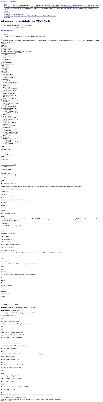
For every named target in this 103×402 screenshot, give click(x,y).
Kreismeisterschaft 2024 (94, 5)
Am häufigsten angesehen (10, 16)
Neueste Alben (39, 16)
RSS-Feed (20, 14)
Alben (5, 4)
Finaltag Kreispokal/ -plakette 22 (88, 8)
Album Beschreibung (7, 64)
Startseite (3, 30)
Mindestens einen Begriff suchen (23, 51)
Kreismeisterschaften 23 (48, 7)
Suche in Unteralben (8, 155)
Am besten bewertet (22, 16)
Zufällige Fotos (47, 16)
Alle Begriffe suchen (7, 51)
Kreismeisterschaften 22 (72, 8)
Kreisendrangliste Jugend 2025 (78, 5)
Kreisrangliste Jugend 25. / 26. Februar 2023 (53, 8)
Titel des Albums (7, 62)
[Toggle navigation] (1, 32)
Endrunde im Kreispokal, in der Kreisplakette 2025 (36, 5)
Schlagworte (7, 14)
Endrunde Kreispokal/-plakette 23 (31, 8)
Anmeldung (7, 17)
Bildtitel (5, 54)
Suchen (14, 14)
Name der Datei (7, 56)
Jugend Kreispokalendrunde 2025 (60, 5)
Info (17, 14)
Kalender (53, 16)
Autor (3, 57)
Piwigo (9, 400)
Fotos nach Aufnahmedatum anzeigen (36, 36)
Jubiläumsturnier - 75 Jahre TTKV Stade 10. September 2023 (71, 7)
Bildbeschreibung (7, 59)
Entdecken (6, 11)
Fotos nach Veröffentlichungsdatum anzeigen (15, 36)
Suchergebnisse (9, 30)
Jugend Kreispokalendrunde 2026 (13, 5)
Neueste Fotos (31, 16)
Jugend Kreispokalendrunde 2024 (13, 7)
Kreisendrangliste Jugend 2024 (31, 7)
